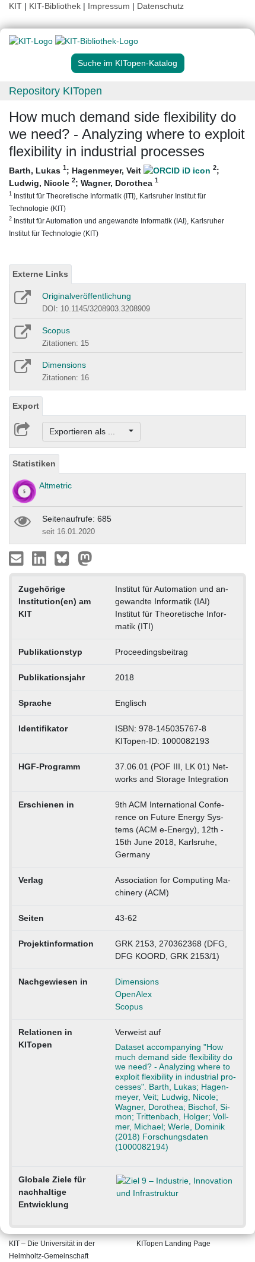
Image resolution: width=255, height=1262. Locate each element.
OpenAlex (133, 994)
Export (25, 406)
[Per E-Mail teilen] (17, 558)
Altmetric (55, 485)
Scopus (56, 330)
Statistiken (34, 463)
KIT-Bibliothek (56, 6)
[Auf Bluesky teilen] (65, 558)
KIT (15, 6)
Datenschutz (160, 6)
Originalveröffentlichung (86, 296)
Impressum (109, 6)
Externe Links (40, 274)
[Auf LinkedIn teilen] (40, 558)
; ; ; (116, 201)
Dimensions (64, 365)
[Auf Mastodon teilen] (85, 558)
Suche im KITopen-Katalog (127, 63)
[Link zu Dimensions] (21, 370)
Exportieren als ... (88, 431)
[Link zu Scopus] (21, 335)
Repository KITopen (55, 91)
